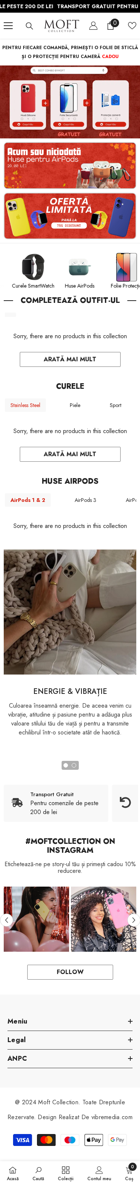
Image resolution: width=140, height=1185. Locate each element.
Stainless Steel (25, 405)
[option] (36, 919)
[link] (70, 612)
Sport (115, 405)
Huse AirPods (89, 285)
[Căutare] (29, 26)
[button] (6, 919)
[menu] (8, 25)
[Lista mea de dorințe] (132, 26)
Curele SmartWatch (43, 285)
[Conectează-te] (93, 26)
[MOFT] (70, 101)
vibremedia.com (112, 1117)
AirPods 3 (85, 500)
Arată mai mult (70, 359)
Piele (75, 405)
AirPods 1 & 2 (27, 500)
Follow (70, 972)
